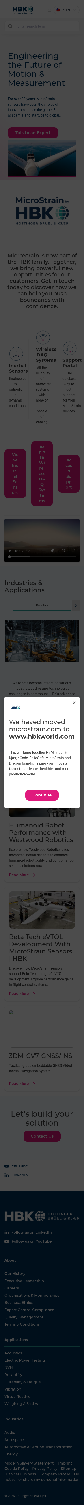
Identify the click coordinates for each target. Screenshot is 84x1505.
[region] (42, 752)
